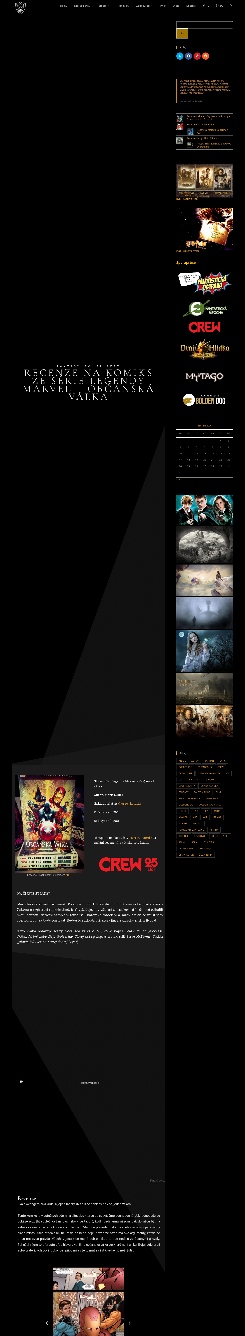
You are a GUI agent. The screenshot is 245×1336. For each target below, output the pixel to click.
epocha (210, 779)
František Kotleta (190, 798)
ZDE (68, 875)
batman (209, 760)
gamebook (212, 798)
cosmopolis (204, 767)
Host (195, 810)
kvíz (205, 817)
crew (220, 767)
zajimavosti (186, 848)
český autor (186, 854)
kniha (217, 810)
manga (217, 817)
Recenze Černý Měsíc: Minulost (203, 138)
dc (180, 779)
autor (195, 760)
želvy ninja (205, 854)
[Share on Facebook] (188, 56)
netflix (214, 829)
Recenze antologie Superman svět (212, 131)
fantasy (184, 792)
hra (206, 810)
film (218, 792)
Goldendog (186, 804)
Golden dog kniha (210, 804)
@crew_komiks (129, 804)
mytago (197, 823)
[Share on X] (179, 56)
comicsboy (185, 767)
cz (227, 773)
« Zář (178, 479)
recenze (184, 836)
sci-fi (215, 836)
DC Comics (193, 779)
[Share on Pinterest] (197, 56)
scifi (225, 836)
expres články (209, 785)
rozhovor (200, 836)
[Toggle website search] (230, 5)
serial (182, 842)
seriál (195, 842)
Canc (223, 760)
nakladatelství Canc (191, 829)
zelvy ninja (205, 848)
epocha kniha (187, 785)
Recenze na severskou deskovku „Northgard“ (214, 145)
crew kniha (185, 773)
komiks (183, 817)
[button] (47, 1323)
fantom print (202, 792)
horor (182, 810)
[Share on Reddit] (205, 56)
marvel (183, 823)
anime (182, 760)
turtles (209, 842)
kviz (195, 817)
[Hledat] (182, 33)
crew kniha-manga (209, 773)
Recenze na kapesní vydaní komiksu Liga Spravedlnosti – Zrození (208, 118)
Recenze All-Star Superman (201, 124)
